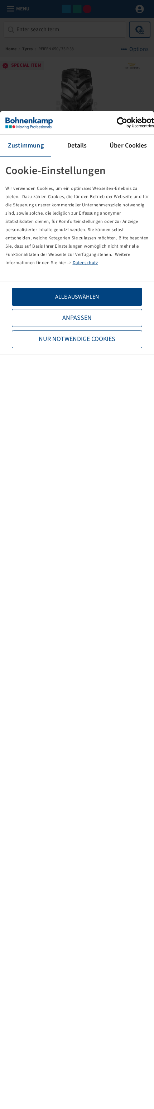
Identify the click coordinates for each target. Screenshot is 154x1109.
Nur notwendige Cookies (77, 338)
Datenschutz (85, 262)
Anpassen (77, 317)
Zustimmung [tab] (26, 145)
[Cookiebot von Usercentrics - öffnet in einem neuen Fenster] (122, 122)
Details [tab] (77, 145)
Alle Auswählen (77, 297)
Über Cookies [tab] (128, 145)
